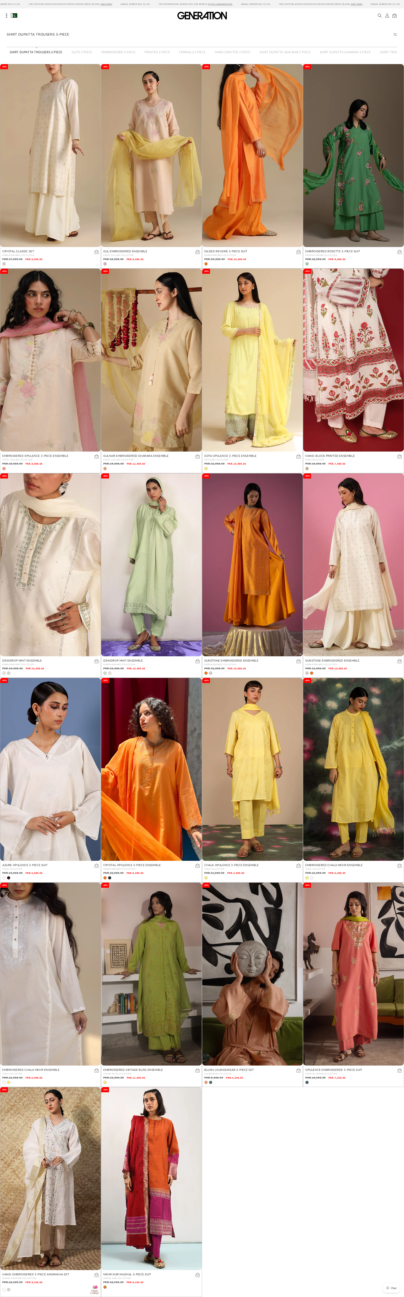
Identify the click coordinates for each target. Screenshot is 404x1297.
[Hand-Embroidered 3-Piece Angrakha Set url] (50, 1178)
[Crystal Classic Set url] (50, 155)
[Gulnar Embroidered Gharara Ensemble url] (151, 360)
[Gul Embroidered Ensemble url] (151, 155)
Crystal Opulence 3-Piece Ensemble (132, 865)
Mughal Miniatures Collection (19, 1278)
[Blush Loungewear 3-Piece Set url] (252, 974)
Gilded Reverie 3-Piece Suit (225, 251)
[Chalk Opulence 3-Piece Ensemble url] (252, 769)
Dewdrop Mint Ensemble (22, 661)
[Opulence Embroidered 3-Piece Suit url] (353, 974)
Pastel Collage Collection (118, 255)
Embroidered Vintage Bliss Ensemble (133, 1070)
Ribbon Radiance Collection (18, 255)
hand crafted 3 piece (232, 52)
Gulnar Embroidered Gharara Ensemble (136, 456)
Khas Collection (314, 459)
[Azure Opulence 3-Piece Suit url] (50, 769)
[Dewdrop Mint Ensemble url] (50, 564)
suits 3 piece (82, 52)
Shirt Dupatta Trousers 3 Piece (36, 52)
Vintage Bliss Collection (117, 1073)
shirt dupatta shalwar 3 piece (284, 52)
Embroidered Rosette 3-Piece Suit (332, 251)
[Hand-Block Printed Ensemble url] (353, 360)
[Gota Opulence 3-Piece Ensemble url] (252, 360)
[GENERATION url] (202, 15)
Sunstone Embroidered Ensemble (231, 661)
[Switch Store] (14, 15)
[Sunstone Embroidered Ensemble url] (252, 564)
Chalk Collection (12, 869)
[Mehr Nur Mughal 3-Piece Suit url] (151, 1178)
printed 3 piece (157, 52)
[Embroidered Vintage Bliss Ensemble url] (151, 974)
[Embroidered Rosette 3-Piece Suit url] (353, 155)
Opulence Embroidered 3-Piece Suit (333, 1070)
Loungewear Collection (217, 1073)
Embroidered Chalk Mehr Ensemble (334, 865)
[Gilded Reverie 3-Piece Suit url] (252, 155)
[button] (379, 15)
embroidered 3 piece (118, 52)
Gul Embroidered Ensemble (125, 251)
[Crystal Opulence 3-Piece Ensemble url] (151, 769)
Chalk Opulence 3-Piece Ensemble (231, 865)
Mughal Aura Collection (116, 1278)
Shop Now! (106, 4)
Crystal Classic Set (18, 251)
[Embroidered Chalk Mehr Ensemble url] (353, 769)
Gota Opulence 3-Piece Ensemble (230, 456)
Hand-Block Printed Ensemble (330, 456)
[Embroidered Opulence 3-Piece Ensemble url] (50, 360)
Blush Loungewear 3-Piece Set (229, 1070)
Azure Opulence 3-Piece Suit (25, 865)
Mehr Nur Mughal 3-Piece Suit (127, 1274)
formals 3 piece (192, 52)
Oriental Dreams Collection (321, 255)
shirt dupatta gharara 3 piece (345, 52)
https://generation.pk (220, 4)
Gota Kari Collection (216, 459)
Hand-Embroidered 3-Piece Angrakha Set (35, 1274)
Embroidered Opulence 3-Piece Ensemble (35, 456)
